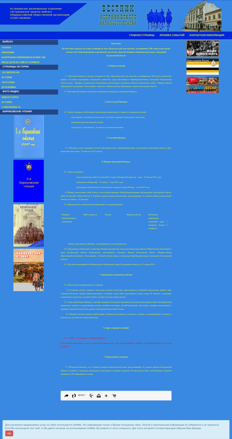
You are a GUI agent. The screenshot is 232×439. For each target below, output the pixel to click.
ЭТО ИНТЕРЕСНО (10, 72)
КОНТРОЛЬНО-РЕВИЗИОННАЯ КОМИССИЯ (24, 57)
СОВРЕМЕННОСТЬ (11, 107)
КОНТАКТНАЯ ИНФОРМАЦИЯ (207, 35)
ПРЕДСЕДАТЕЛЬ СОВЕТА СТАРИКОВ (20, 62)
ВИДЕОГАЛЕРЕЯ (10, 97)
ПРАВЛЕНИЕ (8, 52)
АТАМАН (6, 47)
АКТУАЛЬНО (8, 82)
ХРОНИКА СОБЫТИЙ (172, 35)
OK (9, 433)
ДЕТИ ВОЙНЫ (9, 87)
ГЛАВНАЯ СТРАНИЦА (142, 35)
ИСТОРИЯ (7, 77)
